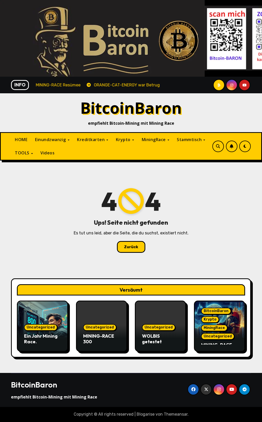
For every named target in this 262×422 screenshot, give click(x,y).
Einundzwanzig (51, 139)
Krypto (124, 139)
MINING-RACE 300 (98, 339)
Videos (47, 153)
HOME (21, 139)
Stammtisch (190, 139)
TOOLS (22, 153)
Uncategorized (41, 327)
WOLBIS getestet (152, 339)
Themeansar (176, 414)
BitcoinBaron (131, 107)
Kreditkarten (91, 139)
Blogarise (146, 414)
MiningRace (154, 139)
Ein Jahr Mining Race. (41, 339)
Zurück (131, 247)
